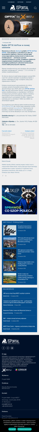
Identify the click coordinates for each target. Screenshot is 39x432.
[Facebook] (3, 175)
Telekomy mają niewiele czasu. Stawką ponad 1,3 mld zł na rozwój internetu (26, 263)
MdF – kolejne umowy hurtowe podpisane (14, 318)
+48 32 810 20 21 (7, 406)
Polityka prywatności (24, 429)
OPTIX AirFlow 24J (7, 106)
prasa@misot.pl (7, 404)
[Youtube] (12, 348)
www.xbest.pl (18, 108)
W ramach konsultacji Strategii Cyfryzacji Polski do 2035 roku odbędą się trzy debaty (27, 135)
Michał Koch (6, 296)
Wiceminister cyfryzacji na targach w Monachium (8, 134)
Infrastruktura (5, 39)
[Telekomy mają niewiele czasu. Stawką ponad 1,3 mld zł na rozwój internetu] (9, 266)
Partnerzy (19, 39)
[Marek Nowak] (9, 151)
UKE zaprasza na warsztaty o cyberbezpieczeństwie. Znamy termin (26, 251)
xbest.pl (18, 51)
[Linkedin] (6, 175)
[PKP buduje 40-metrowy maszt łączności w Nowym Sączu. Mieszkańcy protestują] (9, 242)
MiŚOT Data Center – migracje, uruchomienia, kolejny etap (19, 326)
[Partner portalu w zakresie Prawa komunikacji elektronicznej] (20, 370)
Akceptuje (12, 429)
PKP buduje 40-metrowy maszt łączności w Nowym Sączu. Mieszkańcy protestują (26, 239)
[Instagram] (7, 348)
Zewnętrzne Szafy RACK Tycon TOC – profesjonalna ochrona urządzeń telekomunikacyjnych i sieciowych (17, 301)
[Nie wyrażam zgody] (37, 425)
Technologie (25, 39)
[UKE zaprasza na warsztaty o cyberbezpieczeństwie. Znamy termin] (9, 254)
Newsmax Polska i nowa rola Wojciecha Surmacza (17, 310)
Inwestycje (12, 39)
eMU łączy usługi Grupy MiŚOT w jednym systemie (16, 293)
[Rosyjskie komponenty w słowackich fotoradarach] (9, 230)
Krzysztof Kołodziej (8, 313)
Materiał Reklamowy (8, 305)
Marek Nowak (6, 161)
